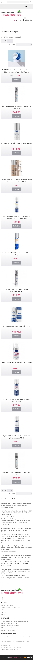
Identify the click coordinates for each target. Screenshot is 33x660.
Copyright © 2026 (11, 657)
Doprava (3, 612)
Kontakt (3, 610)
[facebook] (2, 597)
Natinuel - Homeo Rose (8, 630)
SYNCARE (4, 37)
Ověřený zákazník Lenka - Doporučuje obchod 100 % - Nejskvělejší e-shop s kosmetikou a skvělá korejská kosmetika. (16, 505)
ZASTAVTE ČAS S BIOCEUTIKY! (10, 650)
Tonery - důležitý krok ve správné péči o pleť (14, 621)
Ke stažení (5, 618)
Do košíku (16, 79)
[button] (28, 6)
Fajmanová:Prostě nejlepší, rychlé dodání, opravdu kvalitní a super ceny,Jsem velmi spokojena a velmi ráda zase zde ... (16, 547)
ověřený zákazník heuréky (8, 552)
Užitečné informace (8, 634)
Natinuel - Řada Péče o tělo (9, 623)
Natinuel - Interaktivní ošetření (10, 625)
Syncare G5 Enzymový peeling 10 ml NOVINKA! (16, 362)
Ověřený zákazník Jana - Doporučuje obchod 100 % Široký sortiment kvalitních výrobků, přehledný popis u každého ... (16, 512)
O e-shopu (4, 602)
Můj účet (19, 20)
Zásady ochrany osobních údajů (10, 607)
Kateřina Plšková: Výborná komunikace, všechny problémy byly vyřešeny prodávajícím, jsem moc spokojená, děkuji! (15, 571)
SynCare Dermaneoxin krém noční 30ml (16, 326)
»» (11, 41)
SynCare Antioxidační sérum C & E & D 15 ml (16, 143)
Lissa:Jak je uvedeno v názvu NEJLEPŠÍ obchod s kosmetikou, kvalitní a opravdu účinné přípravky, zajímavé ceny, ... (16, 557)
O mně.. (3, 614)
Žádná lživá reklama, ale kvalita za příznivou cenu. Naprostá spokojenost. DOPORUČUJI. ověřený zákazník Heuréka (15, 563)
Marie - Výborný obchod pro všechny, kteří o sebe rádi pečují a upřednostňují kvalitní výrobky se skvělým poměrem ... (16, 530)
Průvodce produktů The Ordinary (11, 647)
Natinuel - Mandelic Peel (8, 628)
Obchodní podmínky (7, 605)
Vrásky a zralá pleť (15, 37)
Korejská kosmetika (6, 645)
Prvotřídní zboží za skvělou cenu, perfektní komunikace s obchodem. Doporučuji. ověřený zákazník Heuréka (15, 577)
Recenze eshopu (8, 499)
